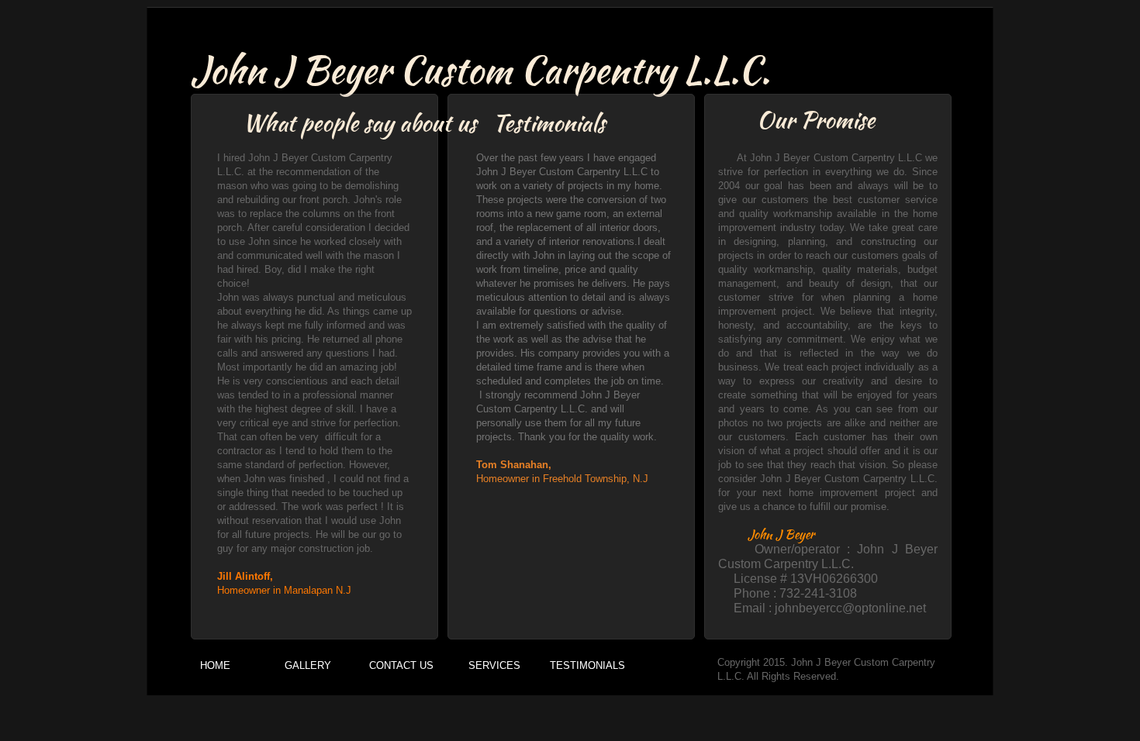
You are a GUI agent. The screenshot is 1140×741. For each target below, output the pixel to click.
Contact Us (401, 665)
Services (494, 665)
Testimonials (587, 665)
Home (215, 665)
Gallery (308, 665)
